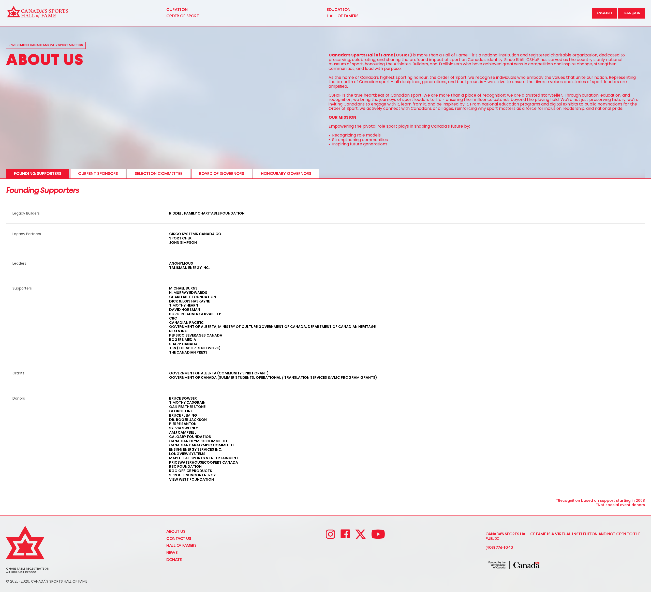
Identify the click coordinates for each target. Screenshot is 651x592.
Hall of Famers (181, 545)
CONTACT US (178, 539)
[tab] (37, 173)
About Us (175, 531)
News (171, 553)
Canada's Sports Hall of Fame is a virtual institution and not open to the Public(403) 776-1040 (562, 541)
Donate (174, 560)
